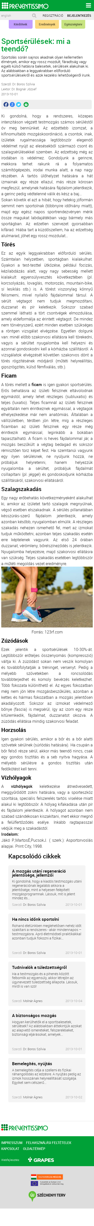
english (6, 15)
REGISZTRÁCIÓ (53, 15)
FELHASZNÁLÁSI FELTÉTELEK (48, 1142)
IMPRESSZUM (11, 1142)
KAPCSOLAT (10, 1148)
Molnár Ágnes (33, 1001)
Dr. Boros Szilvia (34, 904)
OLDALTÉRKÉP (34, 1148)
